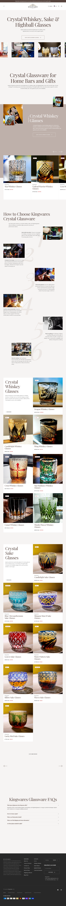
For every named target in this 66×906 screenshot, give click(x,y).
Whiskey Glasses (37, 863)
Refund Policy (27, 870)
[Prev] (55, 152)
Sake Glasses (37, 865)
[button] (4, 6)
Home (35, 861)
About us (26, 861)
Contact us (26, 865)
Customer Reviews (38, 870)
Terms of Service (27, 863)
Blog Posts (26, 875)
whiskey (31, 85)
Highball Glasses (37, 868)
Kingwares (10, 889)
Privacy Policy (27, 868)
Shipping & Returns (28, 872)
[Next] (61, 152)
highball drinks (41, 85)
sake (34, 85)
